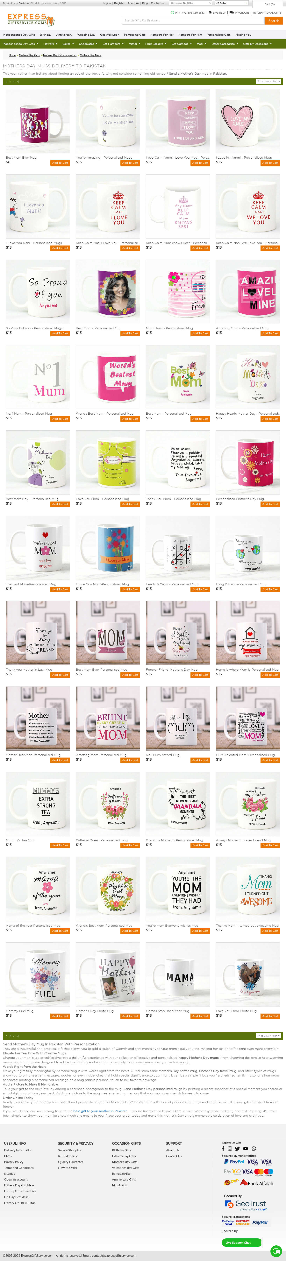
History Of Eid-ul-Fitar (19, 1202)
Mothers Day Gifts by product (59, 55)
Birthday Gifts (121, 1150)
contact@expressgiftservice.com (113, 1255)
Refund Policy (67, 1156)
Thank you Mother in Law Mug (29, 669)
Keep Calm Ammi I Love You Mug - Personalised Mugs (178, 157)
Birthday (45, 34)
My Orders (242, 12)
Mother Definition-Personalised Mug (33, 755)
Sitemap (9, 1173)
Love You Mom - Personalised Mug (102, 499)
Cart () (269, 4)
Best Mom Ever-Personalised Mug (101, 669)
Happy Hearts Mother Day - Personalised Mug (248, 413)
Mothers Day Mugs (90, 55)
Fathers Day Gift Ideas (19, 1185)
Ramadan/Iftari (122, 1173)
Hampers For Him (190, 34)
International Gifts (267, 12)
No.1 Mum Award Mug (163, 755)
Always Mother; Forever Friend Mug (243, 840)
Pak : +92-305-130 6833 (190, 12)
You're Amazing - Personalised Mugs (104, 157)
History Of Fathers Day (20, 1191)
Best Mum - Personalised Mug (99, 328)
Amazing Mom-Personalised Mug (101, 755)
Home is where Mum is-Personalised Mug (247, 669)
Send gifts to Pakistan (16, 3)
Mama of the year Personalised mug (33, 925)
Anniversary (64, 34)
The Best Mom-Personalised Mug (31, 584)
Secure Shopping (69, 1150)
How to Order (67, 1167)
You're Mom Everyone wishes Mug (172, 925)
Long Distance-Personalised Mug (241, 584)
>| (18, 81)
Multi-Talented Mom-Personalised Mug (245, 755)
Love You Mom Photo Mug (236, 1011)
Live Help (219, 12)
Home (12, 55)
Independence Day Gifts (19, 34)
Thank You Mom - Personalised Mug (173, 499)
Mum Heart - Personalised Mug (169, 328)
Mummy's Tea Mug (20, 840)
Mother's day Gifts (124, 1162)
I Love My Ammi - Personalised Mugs (244, 157)
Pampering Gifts (135, 34)
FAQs (8, 1156)
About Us (172, 1150)
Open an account (16, 1179)
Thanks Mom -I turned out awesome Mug (247, 925)
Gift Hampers (111, 43)
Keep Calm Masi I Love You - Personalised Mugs (108, 243)
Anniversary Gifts (124, 1179)
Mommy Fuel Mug (19, 1011)
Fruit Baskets (154, 43)
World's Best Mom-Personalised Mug (104, 925)
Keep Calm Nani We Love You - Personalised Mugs (248, 243)
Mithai (133, 43)
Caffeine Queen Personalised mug (102, 840)
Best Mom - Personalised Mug (169, 413)
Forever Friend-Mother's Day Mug (172, 669)
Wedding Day (86, 34)
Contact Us (174, 1156)
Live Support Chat (238, 1242)
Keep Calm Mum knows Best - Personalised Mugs (178, 243)
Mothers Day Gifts (29, 55)
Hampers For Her (162, 34)
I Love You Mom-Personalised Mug (102, 584)
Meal (200, 43)
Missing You (243, 34)
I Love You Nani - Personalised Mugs (34, 243)
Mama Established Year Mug (167, 1011)
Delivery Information (18, 1150)
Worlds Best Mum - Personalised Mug (105, 413)
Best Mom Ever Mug (21, 157)
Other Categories (223, 43)
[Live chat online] (276, 1251)
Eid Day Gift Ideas (16, 1197)
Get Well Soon (109, 34)
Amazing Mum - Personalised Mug (242, 328)
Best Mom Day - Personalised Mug (32, 499)
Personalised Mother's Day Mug (240, 499)
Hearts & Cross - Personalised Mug (172, 584)
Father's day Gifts (124, 1156)
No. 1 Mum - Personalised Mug (29, 413)
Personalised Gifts (219, 34)
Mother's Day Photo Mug (95, 1011)
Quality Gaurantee (70, 1162)
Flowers (48, 43)
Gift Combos (180, 43)
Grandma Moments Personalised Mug (174, 840)
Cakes (66, 43)
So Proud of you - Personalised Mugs (34, 328)
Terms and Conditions (19, 1167)
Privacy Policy (13, 1162)
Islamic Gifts (120, 1185)
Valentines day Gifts (125, 1167)
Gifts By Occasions (255, 43)
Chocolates (86, 43)
